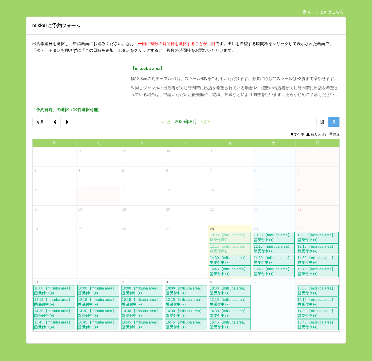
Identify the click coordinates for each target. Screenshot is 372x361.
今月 (40, 122)
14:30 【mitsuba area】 (228, 260)
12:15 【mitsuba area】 (272, 248)
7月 (167, 122)
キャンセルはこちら (325, 12)
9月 (204, 122)
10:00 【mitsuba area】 (272, 237)
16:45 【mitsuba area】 (228, 271)
